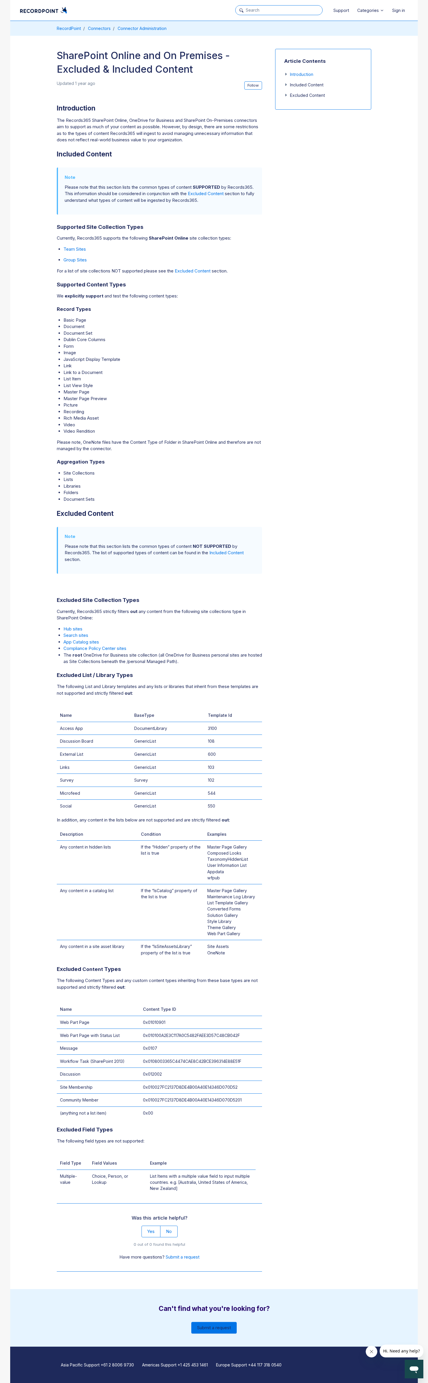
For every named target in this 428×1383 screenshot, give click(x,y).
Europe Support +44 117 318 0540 (249, 1364)
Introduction (301, 74)
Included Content (226, 552)
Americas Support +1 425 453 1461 (175, 1364)
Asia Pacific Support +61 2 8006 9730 (97, 1364)
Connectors (99, 28)
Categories (368, 10)
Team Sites (74, 249)
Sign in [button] (398, 10)
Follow (253, 85)
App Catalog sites (81, 642)
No (169, 1231)
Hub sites (72, 629)
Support (341, 10)
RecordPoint (69, 28)
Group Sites (75, 260)
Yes (151, 1231)
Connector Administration (142, 28)
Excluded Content (206, 193)
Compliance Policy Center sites (94, 648)
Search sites (75, 635)
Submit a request (182, 1257)
